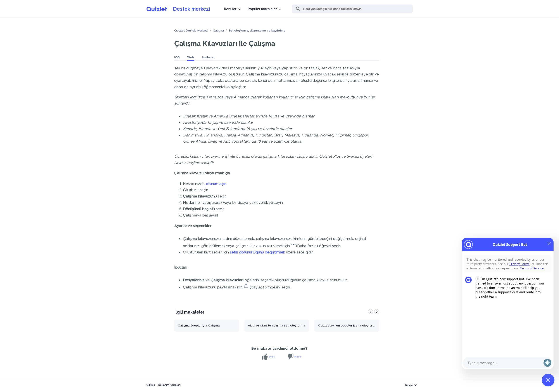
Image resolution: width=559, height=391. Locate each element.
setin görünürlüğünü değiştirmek (257, 252)
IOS (177, 57)
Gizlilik (150, 384)
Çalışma (218, 30)
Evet (272, 356)
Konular (230, 9)
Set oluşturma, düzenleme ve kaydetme (257, 30)
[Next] (376, 311)
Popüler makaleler (262, 9)
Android (208, 57)
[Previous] (370, 311)
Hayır (298, 356)
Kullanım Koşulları (169, 384)
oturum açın (216, 183)
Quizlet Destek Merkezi (191, 30)
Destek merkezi (191, 9)
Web (190, 57)
